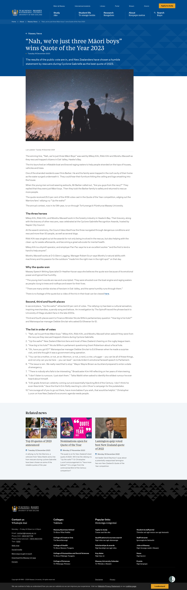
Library (102, 6)
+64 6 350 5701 (35, 539)
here (107, 293)
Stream (131, 6)
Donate (15, 562)
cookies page (131, 586)
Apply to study (167, 6)
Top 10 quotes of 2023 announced (39, 442)
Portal (117, 6)
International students (82, 6)
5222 (18, 542)
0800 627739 (27, 536)
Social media (17, 550)
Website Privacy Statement (109, 586)
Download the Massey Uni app (24, 558)
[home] (29, 12)
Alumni (146, 6)
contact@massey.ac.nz (26, 533)
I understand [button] (159, 586)
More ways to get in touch (22, 554)
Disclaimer (99, 579)
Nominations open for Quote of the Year (73, 442)
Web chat (15, 546)
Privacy (112, 579)
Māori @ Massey (59, 6)
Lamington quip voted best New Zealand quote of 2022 (109, 444)
